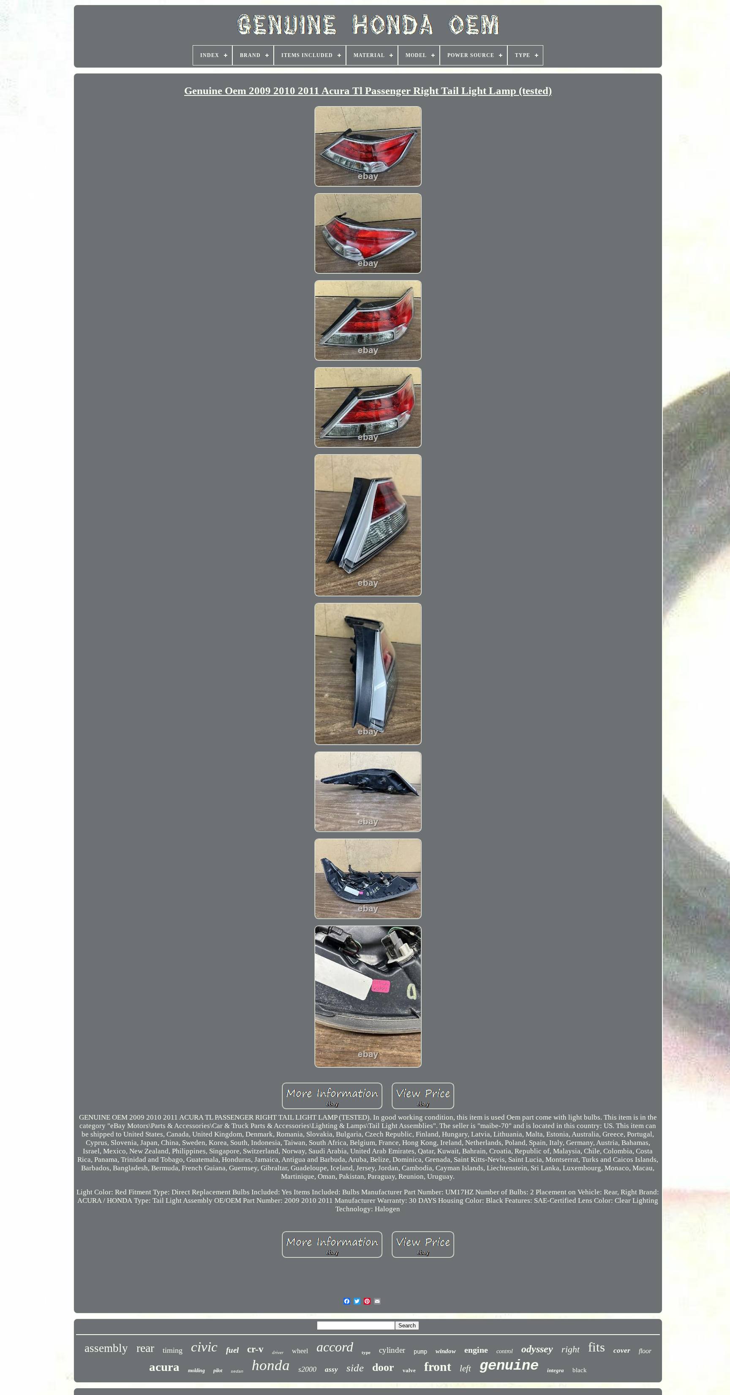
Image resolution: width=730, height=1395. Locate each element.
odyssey (537, 1348)
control (504, 1351)
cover (621, 1350)
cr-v (255, 1349)
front (437, 1366)
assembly (106, 1348)
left (465, 1368)
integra (555, 1370)
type (366, 1352)
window (446, 1351)
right (570, 1349)
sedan (237, 1371)
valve (409, 1370)
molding (196, 1370)
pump (420, 1351)
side (355, 1367)
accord (334, 1346)
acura (164, 1366)
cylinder (392, 1350)
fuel (232, 1350)
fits (596, 1347)
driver (277, 1352)
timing (172, 1350)
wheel (300, 1350)
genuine (509, 1366)
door (383, 1367)
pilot (217, 1370)
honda (271, 1365)
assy (331, 1369)
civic (204, 1346)
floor (645, 1350)
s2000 (307, 1369)
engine (476, 1349)
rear (145, 1347)
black (579, 1370)
